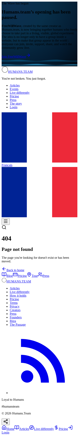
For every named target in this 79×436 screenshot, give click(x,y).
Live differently (20, 92)
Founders (16, 317)
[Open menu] (6, 221)
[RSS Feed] (43, 392)
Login (13, 107)
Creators (15, 310)
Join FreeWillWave (14, 56)
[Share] (6, 421)
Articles (15, 85)
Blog (9, 275)
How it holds (18, 295)
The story (16, 103)
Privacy (14, 306)
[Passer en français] (39, 216)
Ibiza (13, 321)
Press (13, 100)
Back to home (15, 270)
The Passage (18, 324)
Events (14, 89)
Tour (35, 275)
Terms (14, 303)
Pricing (14, 96)
